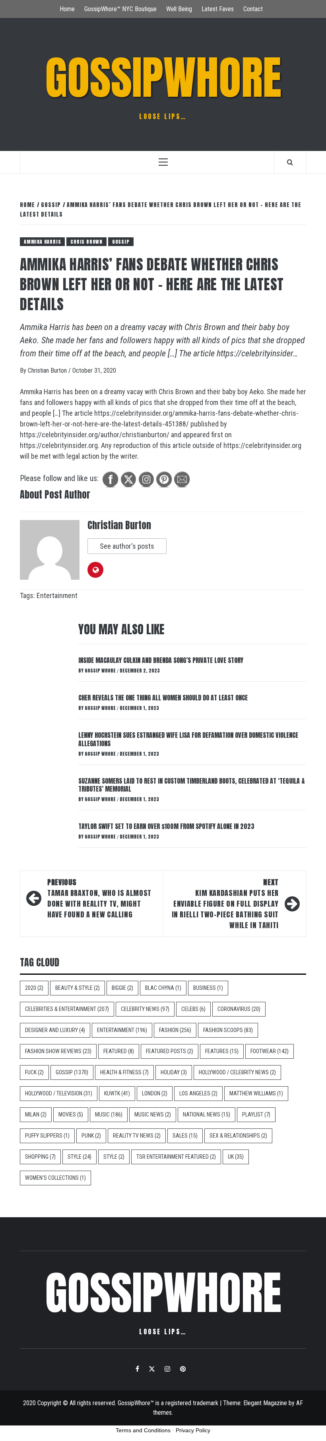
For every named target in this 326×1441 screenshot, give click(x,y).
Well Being (179, 9)
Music (108, 1114)
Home (67, 9)
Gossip (121, 241)
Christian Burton (48, 370)
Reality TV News (137, 1135)
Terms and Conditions (143, 1430)
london (154, 1093)
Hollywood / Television (58, 1093)
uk (236, 1157)
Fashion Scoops (228, 1030)
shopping (40, 1157)
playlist (256, 1114)
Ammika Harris (42, 241)
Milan (36, 1114)
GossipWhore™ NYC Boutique (120, 9)
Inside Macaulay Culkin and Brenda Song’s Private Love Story (160, 660)
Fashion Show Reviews (58, 1051)
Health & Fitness (124, 1072)
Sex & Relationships (238, 1135)
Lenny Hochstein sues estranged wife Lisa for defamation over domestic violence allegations (188, 739)
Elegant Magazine (265, 1403)
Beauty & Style (77, 988)
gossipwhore (163, 78)
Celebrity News (145, 1009)
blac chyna (163, 988)
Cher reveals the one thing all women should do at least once (163, 697)
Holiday (174, 1072)
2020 (34, 988)
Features (222, 1051)
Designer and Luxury (55, 1030)
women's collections (55, 1178)
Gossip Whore (101, 670)
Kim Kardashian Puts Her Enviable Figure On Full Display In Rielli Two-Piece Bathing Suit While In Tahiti (225, 904)
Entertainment (57, 595)
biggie (122, 988)
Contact (253, 9)
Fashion (175, 1030)
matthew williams (256, 1093)
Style (79, 1157)
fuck (34, 1072)
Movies (70, 1114)
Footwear (269, 1051)
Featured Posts (169, 1051)
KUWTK (117, 1093)
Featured (118, 1051)
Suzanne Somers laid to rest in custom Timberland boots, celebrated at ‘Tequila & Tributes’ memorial (191, 785)
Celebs (193, 1009)
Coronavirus (238, 1009)
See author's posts (127, 546)
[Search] (290, 162)
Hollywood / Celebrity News (237, 1072)
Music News (152, 1114)
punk (91, 1135)
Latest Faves (218, 9)
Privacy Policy (193, 1430)
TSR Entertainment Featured (176, 1157)
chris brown (86, 241)
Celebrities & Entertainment (67, 1009)
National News (206, 1114)
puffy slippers (47, 1135)
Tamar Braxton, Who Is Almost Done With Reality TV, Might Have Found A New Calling (99, 898)
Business (208, 988)
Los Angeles (198, 1093)
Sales (185, 1135)
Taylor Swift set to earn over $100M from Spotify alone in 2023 (166, 826)
